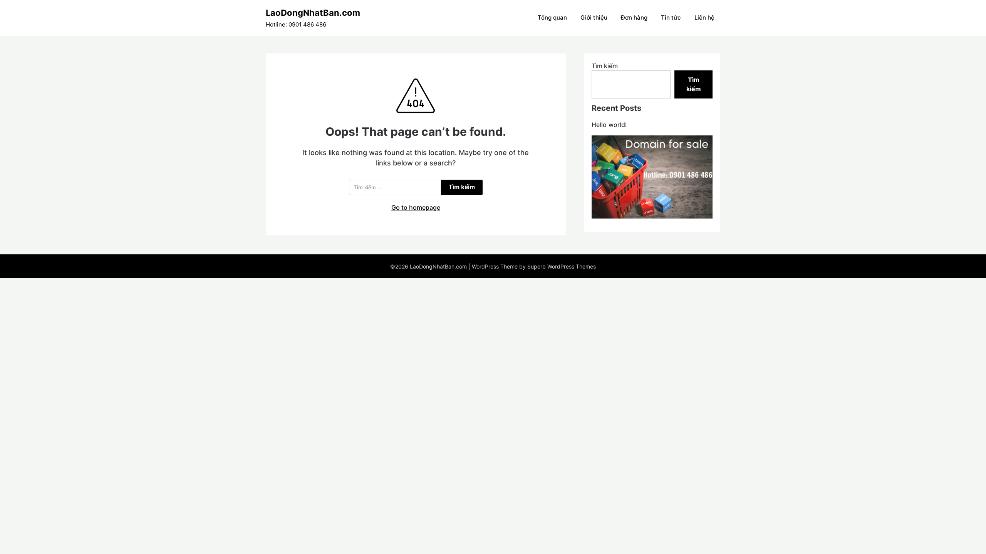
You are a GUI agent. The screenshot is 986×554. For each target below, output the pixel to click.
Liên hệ (704, 17)
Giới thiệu (593, 17)
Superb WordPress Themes (561, 266)
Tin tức (671, 17)
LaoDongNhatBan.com (313, 13)
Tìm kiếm (605, 66)
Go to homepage (415, 207)
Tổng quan (552, 17)
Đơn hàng (634, 17)
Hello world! (609, 124)
